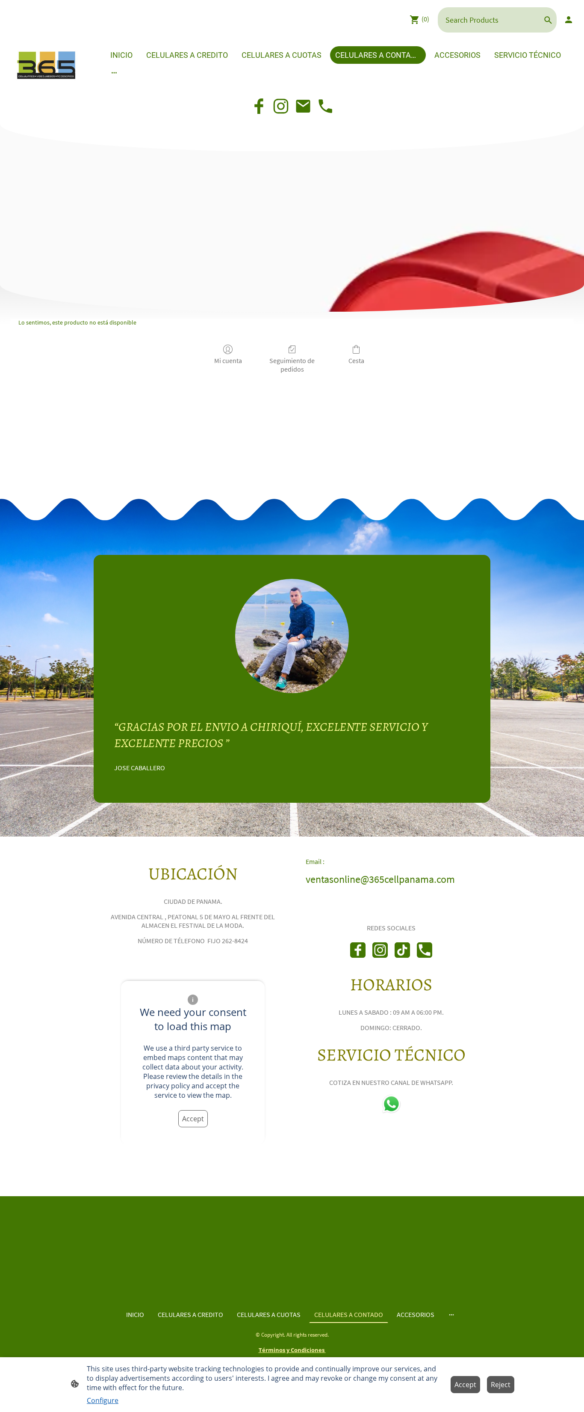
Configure (102, 1400)
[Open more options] (114, 72)
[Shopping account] (568, 20)
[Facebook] (258, 106)
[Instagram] (281, 106)
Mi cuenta (228, 360)
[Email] (303, 106)
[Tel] (325, 106)
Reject (500, 1384)
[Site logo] (45, 64)
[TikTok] (402, 950)
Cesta (356, 360)
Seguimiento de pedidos (292, 364)
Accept (193, 1118)
